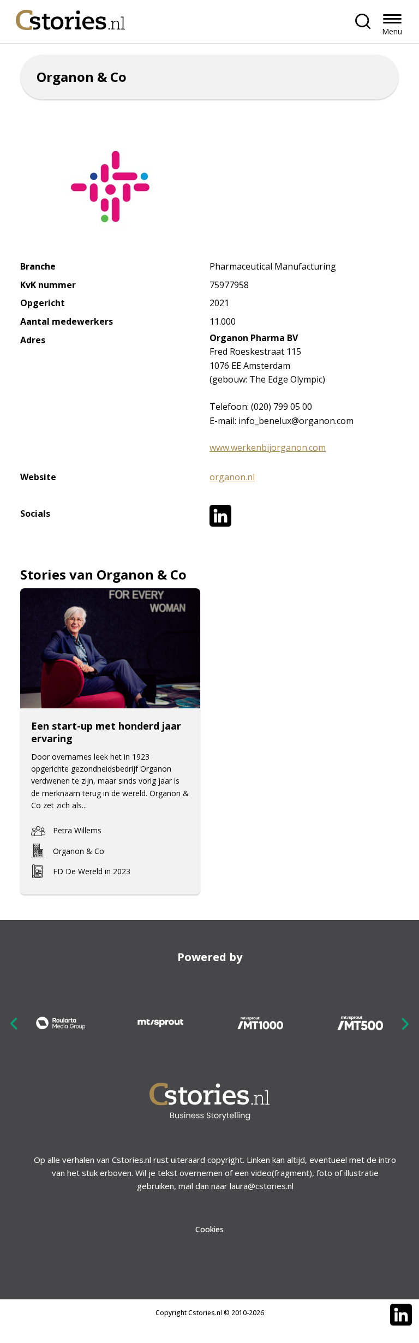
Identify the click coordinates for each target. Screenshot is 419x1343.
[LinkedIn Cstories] (401, 1315)
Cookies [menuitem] (209, 1229)
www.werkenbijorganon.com (268, 447)
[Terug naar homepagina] (70, 17)
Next (405, 1023)
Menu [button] (392, 31)
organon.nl (232, 477)
